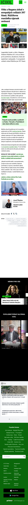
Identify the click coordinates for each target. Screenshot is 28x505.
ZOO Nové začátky (19, 437)
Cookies (5, 477)
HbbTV (5, 470)
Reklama (5, 468)
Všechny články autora (18, 205)
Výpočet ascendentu (8, 449)
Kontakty (16, 470)
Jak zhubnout (8, 430)
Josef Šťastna (11, 26)
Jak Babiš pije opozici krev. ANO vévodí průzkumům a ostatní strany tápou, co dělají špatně (13, 412)
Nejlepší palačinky (9, 451)
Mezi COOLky (6, 343)
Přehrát (5, 341)
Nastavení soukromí (16, 484)
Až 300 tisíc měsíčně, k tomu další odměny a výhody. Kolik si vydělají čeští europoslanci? (12, 156)
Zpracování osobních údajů (17, 474)
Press (15, 466)
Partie (15, 435)
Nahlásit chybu (7, 483)
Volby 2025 (10, 442)
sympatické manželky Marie (10, 147)
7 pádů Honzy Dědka (18, 439)
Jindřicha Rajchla (16, 131)
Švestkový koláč (19, 451)
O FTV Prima (6, 463)
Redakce (16, 479)
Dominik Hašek (5, 97)
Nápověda (16, 477)
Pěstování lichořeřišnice (14, 446)
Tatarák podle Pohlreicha (11, 444)
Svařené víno (17, 442)
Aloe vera (21, 444)
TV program (18, 432)
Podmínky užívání (7, 473)
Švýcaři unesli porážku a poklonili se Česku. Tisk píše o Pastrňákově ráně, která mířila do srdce (13, 122)
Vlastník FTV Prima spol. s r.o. (8, 480)
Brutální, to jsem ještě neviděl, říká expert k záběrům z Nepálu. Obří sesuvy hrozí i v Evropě (13, 396)
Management (17, 463)
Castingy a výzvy (17, 468)
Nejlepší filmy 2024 (18, 430)
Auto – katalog (8, 439)
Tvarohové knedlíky (20, 449)
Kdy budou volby (8, 437)
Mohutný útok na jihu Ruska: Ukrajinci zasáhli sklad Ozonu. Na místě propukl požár (13, 403)
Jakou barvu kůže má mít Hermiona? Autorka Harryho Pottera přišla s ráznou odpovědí (11, 302)
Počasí (20, 435)
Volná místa (6, 466)
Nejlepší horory (10, 432)
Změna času (9, 435)
